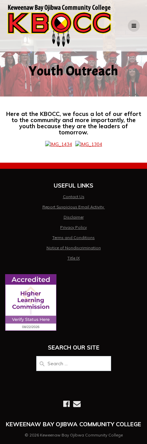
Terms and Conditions (73, 237)
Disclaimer (74, 217)
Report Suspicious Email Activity (73, 206)
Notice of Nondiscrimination (73, 247)
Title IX (73, 258)
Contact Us (73, 196)
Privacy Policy (73, 227)
